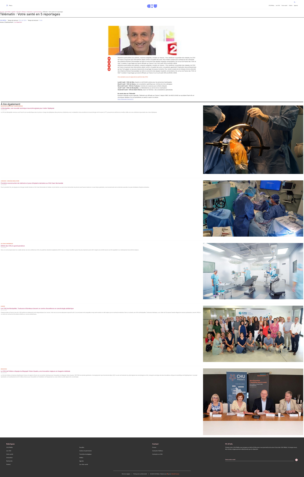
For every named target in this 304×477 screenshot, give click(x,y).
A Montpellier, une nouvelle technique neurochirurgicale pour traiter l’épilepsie (27, 108)
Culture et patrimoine (85, 451)
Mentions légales (126, 474)
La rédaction (18, 22)
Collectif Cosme (175, 474)
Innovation (4, 106)
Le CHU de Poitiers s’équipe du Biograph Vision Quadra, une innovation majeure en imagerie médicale (35, 371)
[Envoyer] (296, 460)
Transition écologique (85, 454)
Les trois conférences (7, 243)
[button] (294, 2)
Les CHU (278, 5)
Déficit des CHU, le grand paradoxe (13, 246)
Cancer (3, 306)
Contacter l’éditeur (157, 451)
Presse (154, 447)
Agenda (296, 5)
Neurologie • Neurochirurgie (15, 106)
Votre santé (284, 5)
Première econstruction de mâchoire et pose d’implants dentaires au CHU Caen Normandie (32, 183)
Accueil (2, 11)
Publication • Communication (34, 11)
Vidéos (290, 5)
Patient (8, 464)
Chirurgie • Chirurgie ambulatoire (10, 181)
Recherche (9, 461)
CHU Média (271, 5)
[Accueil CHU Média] (152, 5)
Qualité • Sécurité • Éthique (19, 11)
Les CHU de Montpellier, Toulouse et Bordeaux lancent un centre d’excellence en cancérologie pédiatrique (37, 308)
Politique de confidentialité (140, 474)
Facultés (81, 447)
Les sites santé (83, 464)
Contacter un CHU (157, 454)
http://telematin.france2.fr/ (125, 99)
